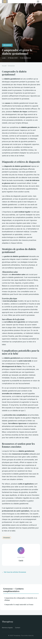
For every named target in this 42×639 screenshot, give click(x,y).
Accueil (4, 65)
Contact (17, 627)
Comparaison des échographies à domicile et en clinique (20, 599)
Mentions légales (7, 627)
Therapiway (7, 621)
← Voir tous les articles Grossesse (14, 572)
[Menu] (38, 1)
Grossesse (7, 45)
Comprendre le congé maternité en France (18, 604)
